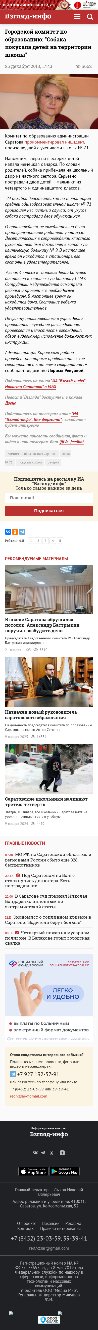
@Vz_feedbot (71, 442)
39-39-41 (60, 1088)
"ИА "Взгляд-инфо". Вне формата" (41, 416)
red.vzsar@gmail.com (28, 1096)
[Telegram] (22, 532)
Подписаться (49, 510)
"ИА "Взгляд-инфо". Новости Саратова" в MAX (45, 383)
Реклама (73, 1223)
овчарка (53, 462)
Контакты (25, 1228)
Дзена (10, 403)
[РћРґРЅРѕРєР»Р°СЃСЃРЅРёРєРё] (15, 532)
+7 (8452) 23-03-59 (27, 1088)
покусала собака (30, 462)
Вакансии (51, 1223)
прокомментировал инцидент (54, 142)
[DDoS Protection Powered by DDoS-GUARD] (49, 1322)
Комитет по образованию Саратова (32, 454)
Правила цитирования (60, 1228)
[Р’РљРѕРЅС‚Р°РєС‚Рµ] (8, 532)
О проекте (26, 1223)
